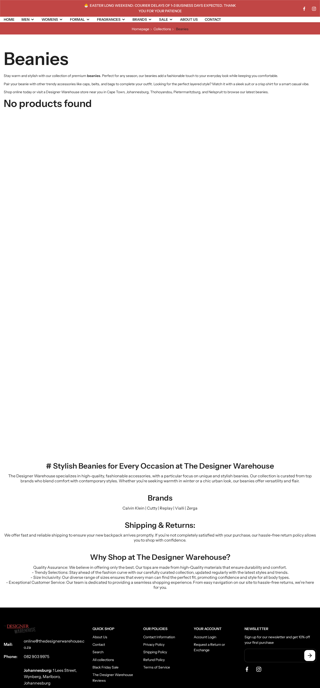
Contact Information (159, 637)
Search (98, 652)
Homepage (140, 29)
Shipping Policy (155, 652)
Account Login (205, 637)
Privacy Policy (153, 644)
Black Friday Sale (105, 667)
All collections (103, 660)
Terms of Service (156, 667)
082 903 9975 (36, 656)
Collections (162, 29)
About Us (99, 637)
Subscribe (309, 655)
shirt (269, 84)
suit (247, 84)
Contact (98, 644)
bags (111, 84)
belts (95, 84)
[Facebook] (304, 9)
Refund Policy (154, 660)
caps (86, 84)
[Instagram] (314, 9)
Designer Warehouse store (67, 92)
